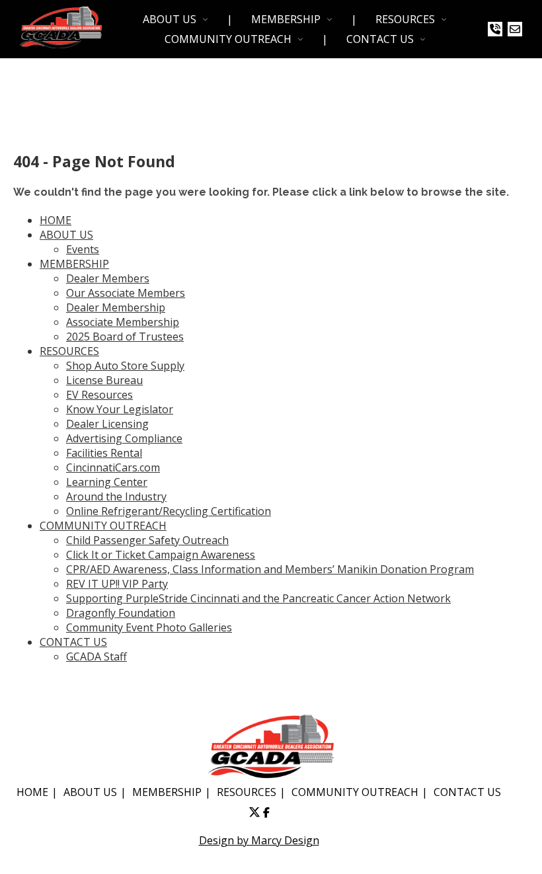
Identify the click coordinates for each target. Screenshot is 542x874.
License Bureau (104, 380)
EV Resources (99, 394)
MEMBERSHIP (286, 19)
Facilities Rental (104, 453)
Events (82, 249)
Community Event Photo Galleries (149, 627)
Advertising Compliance (124, 438)
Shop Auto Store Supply (125, 365)
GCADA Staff (96, 656)
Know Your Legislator (119, 409)
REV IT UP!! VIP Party (117, 583)
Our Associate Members (125, 293)
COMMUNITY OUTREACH (228, 39)
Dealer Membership (115, 307)
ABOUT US (169, 19)
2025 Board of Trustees (125, 336)
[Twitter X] (254, 812)
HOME (55, 220)
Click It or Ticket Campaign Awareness (160, 554)
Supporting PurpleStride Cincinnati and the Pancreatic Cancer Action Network (258, 598)
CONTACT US (380, 39)
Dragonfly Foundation (120, 613)
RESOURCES (405, 19)
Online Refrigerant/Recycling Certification (168, 511)
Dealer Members (107, 278)
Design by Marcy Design (259, 840)
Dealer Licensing (107, 424)
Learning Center (106, 482)
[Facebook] (266, 812)
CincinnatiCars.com (113, 467)
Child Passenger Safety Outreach (147, 540)
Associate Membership (122, 322)
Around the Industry (116, 496)
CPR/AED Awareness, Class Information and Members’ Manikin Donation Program (270, 569)
